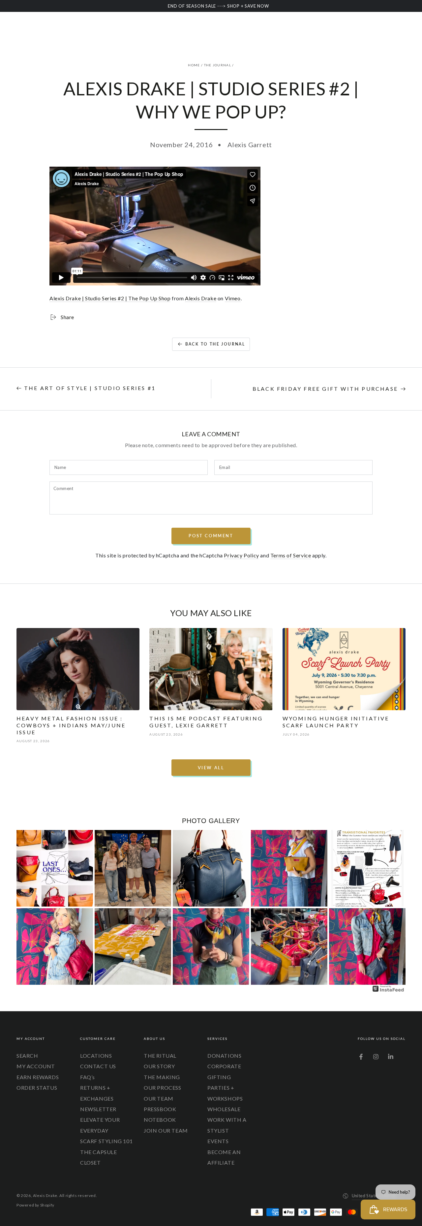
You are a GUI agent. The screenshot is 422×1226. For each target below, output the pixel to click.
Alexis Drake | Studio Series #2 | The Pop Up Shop (109, 298)
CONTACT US (98, 1066)
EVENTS (218, 1141)
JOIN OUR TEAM (166, 1130)
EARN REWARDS (37, 1077)
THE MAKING (162, 1077)
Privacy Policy (241, 555)
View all (211, 767)
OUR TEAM (158, 1098)
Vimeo (233, 298)
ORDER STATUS (36, 1087)
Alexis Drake (200, 298)
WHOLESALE (223, 1109)
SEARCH (27, 1055)
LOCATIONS (96, 1055)
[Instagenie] (388, 991)
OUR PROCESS (162, 1087)
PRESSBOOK (160, 1109)
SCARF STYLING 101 (106, 1141)
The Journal (217, 65)
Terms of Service (290, 555)
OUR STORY (159, 1066)
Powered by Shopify (35, 1205)
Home (194, 65)
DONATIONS (224, 1055)
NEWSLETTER (98, 1109)
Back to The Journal (215, 344)
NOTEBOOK (160, 1119)
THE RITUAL (160, 1055)
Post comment (211, 535)
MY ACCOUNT (35, 1066)
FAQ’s (87, 1077)
